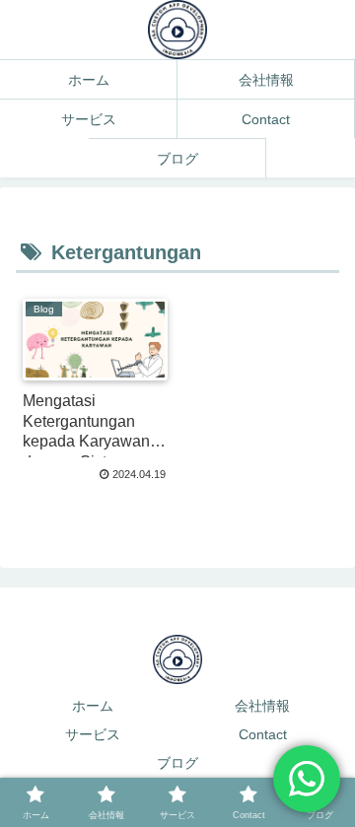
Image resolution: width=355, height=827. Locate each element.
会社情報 (262, 706)
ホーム (92, 706)
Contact (263, 734)
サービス (92, 734)
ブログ (177, 763)
